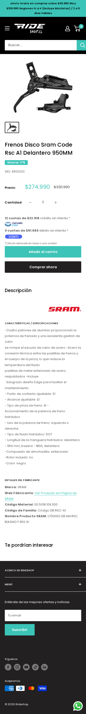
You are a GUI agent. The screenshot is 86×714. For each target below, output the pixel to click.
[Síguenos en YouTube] (26, 667)
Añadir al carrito (43, 251)
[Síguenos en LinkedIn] (44, 667)
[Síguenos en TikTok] (35, 667)
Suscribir (19, 629)
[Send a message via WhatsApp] (78, 706)
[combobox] (41, 45)
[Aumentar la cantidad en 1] (56, 203)
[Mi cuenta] (67, 28)
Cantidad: (13, 202)
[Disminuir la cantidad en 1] (30, 203)
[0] (77, 28)
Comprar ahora (43, 267)
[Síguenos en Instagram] (17, 667)
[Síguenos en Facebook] (8, 667)
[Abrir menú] (7, 28)
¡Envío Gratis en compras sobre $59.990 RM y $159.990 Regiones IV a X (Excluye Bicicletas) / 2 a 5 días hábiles (43, 8)
